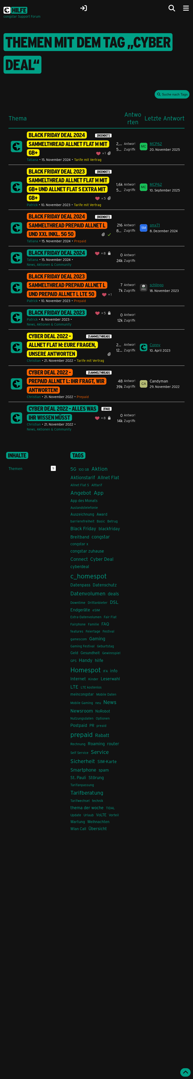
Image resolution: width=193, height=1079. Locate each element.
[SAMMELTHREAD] (99, 336)
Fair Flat (110, 617)
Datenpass (80, 585)
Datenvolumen (87, 593)
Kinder (93, 679)
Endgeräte (80, 610)
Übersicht (97, 828)
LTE (74, 686)
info (113, 670)
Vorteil (114, 815)
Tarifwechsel (80, 800)
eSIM (96, 610)
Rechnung (77, 744)
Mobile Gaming (81, 703)
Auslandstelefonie (84, 507)
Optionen (103, 718)
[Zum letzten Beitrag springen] (143, 146)
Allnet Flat (108, 477)
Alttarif (96, 485)
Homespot (85, 669)
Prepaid (80, 241)
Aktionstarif (82, 477)
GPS (73, 660)
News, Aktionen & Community (49, 264)
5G (73, 469)
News (110, 701)
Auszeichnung (82, 514)
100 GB (84, 469)
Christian (34, 360)
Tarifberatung (86, 792)
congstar (101, 536)
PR (91, 725)
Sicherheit (82, 760)
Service (100, 751)
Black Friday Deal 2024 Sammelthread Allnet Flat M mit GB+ (68, 143)
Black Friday (83, 528)
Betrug (112, 521)
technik (97, 800)
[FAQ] (106, 409)
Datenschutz (105, 585)
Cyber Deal (101, 559)
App (99, 492)
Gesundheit (90, 652)
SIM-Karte (107, 761)
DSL (114, 602)
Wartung (77, 821)
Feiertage (93, 631)
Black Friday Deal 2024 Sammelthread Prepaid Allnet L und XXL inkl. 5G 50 (67, 225)
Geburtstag (105, 646)
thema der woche (87, 807)
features (76, 631)
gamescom (78, 639)
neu (98, 703)
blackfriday (109, 528)
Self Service (79, 752)
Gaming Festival (82, 646)
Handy (85, 660)
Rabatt (102, 735)
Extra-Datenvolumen (85, 617)
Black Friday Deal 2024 (57, 252)
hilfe (99, 660)
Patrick (32, 205)
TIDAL (110, 808)
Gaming (97, 638)
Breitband (79, 537)
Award (101, 514)
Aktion (99, 468)
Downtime (77, 602)
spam (104, 770)
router (113, 743)
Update (75, 815)
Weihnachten (98, 821)
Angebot (80, 492)
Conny (155, 344)
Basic (101, 521)
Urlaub (89, 815)
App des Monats (83, 500)
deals (113, 593)
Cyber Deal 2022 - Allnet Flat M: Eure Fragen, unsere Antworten (62, 345)
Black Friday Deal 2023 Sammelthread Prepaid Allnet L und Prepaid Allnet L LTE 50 (67, 285)
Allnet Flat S (79, 485)
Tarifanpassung (82, 785)
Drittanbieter (98, 602)
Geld (74, 652)
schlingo (157, 284)
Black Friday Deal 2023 (57, 312)
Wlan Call (78, 828)
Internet (78, 678)
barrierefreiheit (82, 521)
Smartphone (83, 769)
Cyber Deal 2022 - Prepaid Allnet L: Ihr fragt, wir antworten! (67, 381)
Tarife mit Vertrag (87, 159)
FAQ (105, 624)
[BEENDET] (103, 135)
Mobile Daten (106, 694)
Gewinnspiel (111, 653)
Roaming (96, 743)
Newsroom (81, 710)
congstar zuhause (87, 551)
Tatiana (32, 159)
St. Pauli (78, 777)
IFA (105, 671)
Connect (79, 559)
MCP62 (156, 143)
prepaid (81, 734)
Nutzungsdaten (81, 718)
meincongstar (82, 694)
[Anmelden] (83, 8)
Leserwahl (110, 678)
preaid (101, 725)
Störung (96, 777)
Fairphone (78, 624)
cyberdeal (79, 566)
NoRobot (102, 711)
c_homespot (88, 575)
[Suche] (172, 8)
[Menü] (186, 8)
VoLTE (101, 814)
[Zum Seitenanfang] (185, 1072)
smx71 (155, 225)
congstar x (79, 543)
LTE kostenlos (91, 687)
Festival (108, 631)
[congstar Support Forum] (15, 9)
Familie (93, 624)
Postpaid (78, 725)
